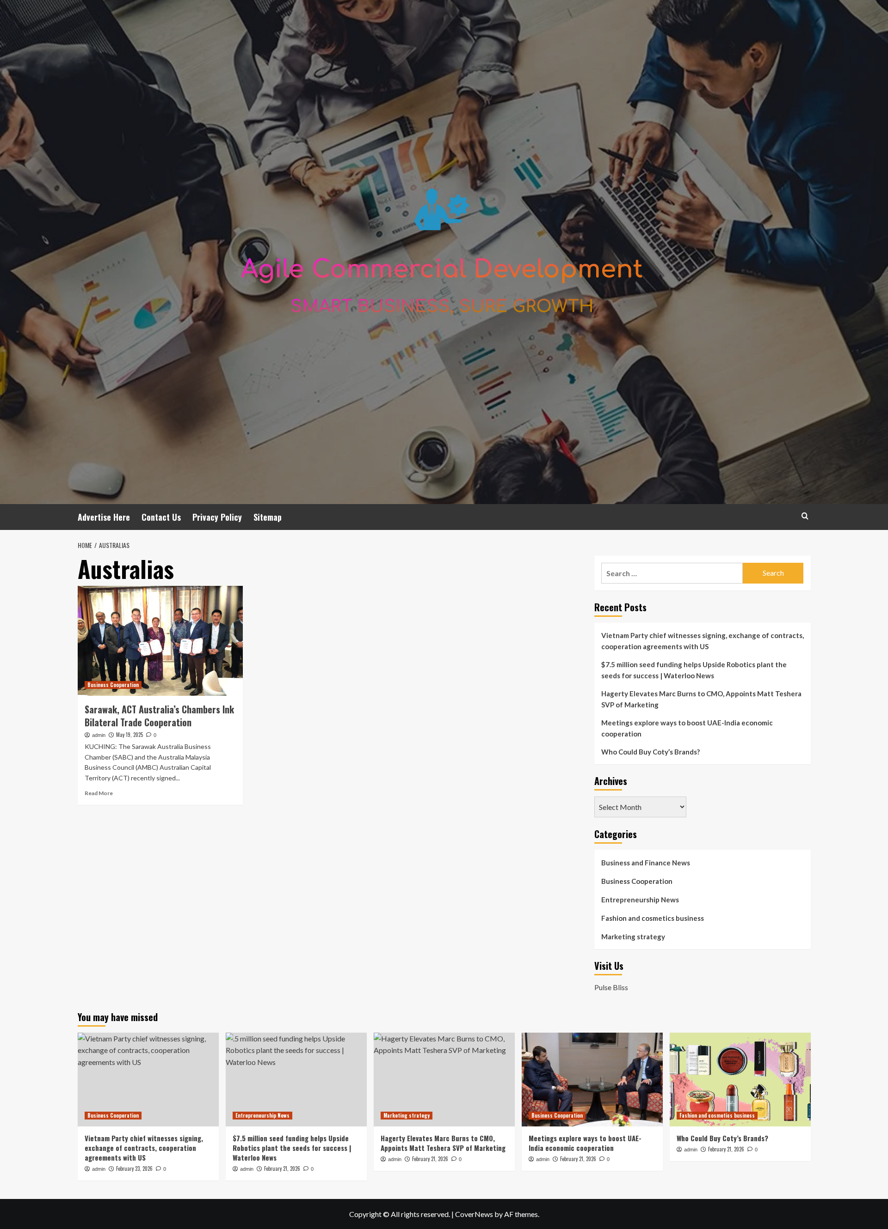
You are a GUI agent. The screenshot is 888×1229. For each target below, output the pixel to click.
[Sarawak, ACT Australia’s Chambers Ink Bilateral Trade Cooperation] (160, 641)
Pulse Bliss (611, 987)
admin (98, 735)
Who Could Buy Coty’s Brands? (650, 752)
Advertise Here (104, 517)
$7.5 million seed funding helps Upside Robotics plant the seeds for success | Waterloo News (694, 670)
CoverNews (474, 1214)
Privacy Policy (217, 517)
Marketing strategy (633, 936)
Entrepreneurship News (640, 899)
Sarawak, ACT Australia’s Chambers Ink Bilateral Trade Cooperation (159, 715)
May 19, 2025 (129, 734)
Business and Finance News (645, 862)
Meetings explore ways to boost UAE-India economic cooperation (687, 728)
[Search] (805, 516)
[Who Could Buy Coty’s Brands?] (740, 1079)
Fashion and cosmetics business (652, 918)
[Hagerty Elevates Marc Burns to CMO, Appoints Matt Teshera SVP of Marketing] (444, 1079)
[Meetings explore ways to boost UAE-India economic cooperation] (592, 1079)
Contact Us (161, 517)
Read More (99, 793)
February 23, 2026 (134, 1168)
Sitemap (267, 517)
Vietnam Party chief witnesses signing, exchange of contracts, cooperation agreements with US (702, 641)
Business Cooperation (113, 684)
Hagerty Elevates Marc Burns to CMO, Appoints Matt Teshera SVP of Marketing (701, 699)
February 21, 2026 (282, 1168)
